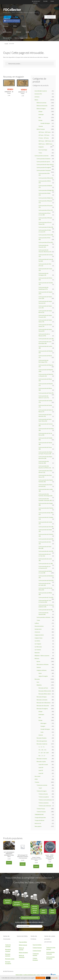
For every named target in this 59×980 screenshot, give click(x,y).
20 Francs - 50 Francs (44, 135)
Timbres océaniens (44, 803)
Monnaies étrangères (42, 708)
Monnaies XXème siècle (45, 694)
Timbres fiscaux (41, 808)
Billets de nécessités (42, 105)
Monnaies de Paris (43, 688)
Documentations (39, 626)
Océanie (41, 735)
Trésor (40, 153)
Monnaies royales (41, 761)
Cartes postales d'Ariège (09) (46, 190)
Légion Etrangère (43, 676)
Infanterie (37, 632)
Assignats (41, 147)
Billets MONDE (52, 911)
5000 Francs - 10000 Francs (45, 144)
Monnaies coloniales (42, 700)
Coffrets (37, 623)
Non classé (37, 776)
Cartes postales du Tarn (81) (46, 597)
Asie (40, 117)
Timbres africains (43, 794)
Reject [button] (48, 978)
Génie (40, 673)
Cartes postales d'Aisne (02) (46, 178)
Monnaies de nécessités (43, 705)
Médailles (39, 685)
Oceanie (41, 126)
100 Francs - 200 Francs (45, 132)
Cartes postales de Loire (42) (46, 338)
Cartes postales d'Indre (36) (46, 227)
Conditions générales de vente (29, 974)
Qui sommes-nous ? (36, 1)
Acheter (9, 862)
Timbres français (41, 811)
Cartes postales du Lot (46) (46, 563)
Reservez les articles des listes (30, 917)
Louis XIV (41, 767)
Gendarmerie (38, 629)
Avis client (45, 1)
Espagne (43, 726)
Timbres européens (44, 797)
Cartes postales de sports (43, 161)
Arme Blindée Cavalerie (41, 91)
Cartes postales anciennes (41, 155)
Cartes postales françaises (44, 170)
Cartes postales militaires (43, 617)
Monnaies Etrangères (17, 903)
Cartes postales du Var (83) (46, 609)
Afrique (40, 111)
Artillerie (37, 97)
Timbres (24, 26)
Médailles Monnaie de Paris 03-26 (34, 909)
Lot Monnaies (38, 647)
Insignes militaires (41, 670)
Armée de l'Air (38, 94)
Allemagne (43, 723)
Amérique (41, 114)
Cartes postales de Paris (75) (46, 393)
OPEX (36, 779)
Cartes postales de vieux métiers (45, 164)
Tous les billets (23, 942)
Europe (40, 120)
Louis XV (41, 770)
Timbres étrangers (42, 791)
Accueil (6, 43)
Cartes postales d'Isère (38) (46, 235)
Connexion (35, 3)
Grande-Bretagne (45, 123)
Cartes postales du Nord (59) (46, 580)
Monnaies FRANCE (7, 901)
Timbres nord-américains (45, 800)
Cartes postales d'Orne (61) (46, 242)
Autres (27, 32)
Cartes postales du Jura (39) (46, 551)
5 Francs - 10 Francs (44, 138)
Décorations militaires (42, 664)
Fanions (39, 667)
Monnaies (5, 26)
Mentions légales (19, 974)
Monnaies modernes (42, 744)
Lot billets (37, 641)
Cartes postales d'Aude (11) (46, 198)
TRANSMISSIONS (39, 814)
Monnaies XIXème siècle (45, 691)
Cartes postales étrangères (44, 167)
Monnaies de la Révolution (43, 702)
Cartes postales (7, 32)
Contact (52, 1)
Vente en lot (29, 38)
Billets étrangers (41, 108)
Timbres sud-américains (45, 805)
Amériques (41, 714)
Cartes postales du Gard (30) (46, 539)
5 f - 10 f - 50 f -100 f (44, 752)
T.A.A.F (40, 788)
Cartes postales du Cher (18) (46, 526)
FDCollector (12, 9)
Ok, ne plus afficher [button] (40, 978)
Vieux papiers (38, 826)
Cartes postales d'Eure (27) (46, 210)
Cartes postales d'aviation (43, 158)
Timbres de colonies (42, 785)
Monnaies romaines (42, 758)
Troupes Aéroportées (40, 817)
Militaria (18, 32)
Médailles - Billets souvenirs (42, 655)
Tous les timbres (37, 945)
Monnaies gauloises (42, 741)
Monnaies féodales (41, 738)
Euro (38, 682)
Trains (38, 620)
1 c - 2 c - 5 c (42, 747)
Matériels (37, 652)
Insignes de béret (39, 635)
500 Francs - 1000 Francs (45, 141)
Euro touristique (19, 38)
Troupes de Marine (39, 820)
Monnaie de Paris (7, 38)
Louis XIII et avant (43, 764)
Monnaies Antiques (42, 697)
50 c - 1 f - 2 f (42, 755)
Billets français (41, 129)
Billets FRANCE (43, 911)
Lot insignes (38, 644)
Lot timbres (38, 649)
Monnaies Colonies (25, 905)
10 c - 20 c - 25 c (42, 750)
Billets (15, 26)
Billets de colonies (41, 102)
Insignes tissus (38, 638)
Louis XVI (41, 773)
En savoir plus (54, 978)
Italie (42, 732)
